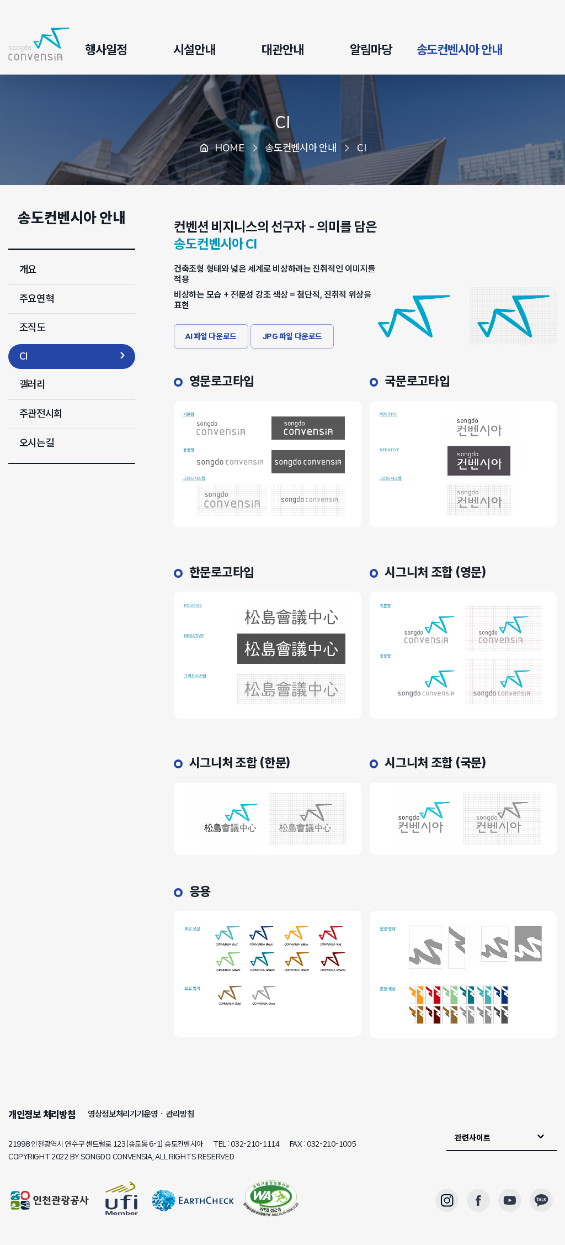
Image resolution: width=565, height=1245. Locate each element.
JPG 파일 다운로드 (292, 336)
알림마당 (371, 49)
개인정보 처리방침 (41, 1115)
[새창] (271, 1200)
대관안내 (282, 49)
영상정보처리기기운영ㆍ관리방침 (141, 1114)
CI (282, 122)
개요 (27, 269)
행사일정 (106, 49)
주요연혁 (36, 298)
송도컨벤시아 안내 (459, 49)
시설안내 (194, 49)
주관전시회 (41, 413)
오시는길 (36, 443)
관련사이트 (473, 1137)
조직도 (32, 327)
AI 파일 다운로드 (211, 336)
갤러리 (32, 384)
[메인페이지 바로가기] (39, 44)
